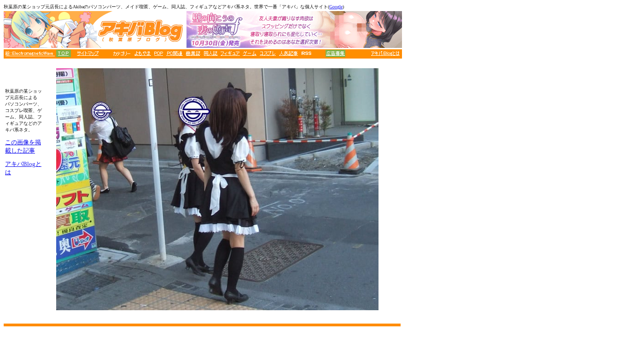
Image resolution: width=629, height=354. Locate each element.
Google (336, 6)
